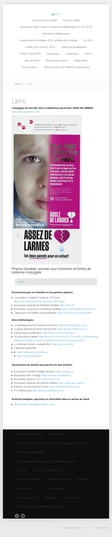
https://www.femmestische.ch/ (64, 386)
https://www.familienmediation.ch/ (79, 309)
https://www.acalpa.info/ (29, 355)
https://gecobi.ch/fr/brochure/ (72, 329)
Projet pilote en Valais (62, 344)
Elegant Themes (74, 527)
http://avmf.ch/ (67, 305)
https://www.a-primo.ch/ (47, 379)
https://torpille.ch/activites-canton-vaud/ (34, 404)
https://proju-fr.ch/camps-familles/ (74, 312)
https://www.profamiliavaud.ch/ (48, 390)
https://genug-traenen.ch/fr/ (26, 111)
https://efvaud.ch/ (65, 371)
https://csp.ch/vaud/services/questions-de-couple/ (39, 301)
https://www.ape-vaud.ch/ (72, 382)
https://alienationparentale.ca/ (32, 352)
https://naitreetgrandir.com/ (73, 325)
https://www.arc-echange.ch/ (56, 375)
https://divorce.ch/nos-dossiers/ (58, 332)
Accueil (21, 281)
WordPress (103, 527)
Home (18, 84)
